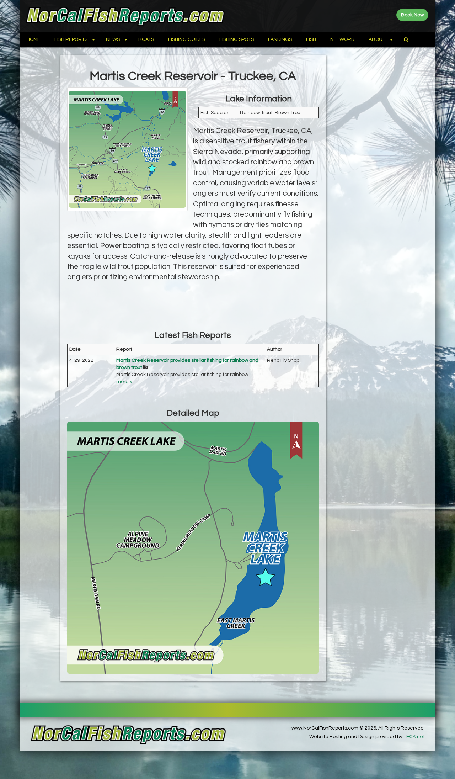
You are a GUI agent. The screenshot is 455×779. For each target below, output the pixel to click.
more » (124, 381)
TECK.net (414, 736)
